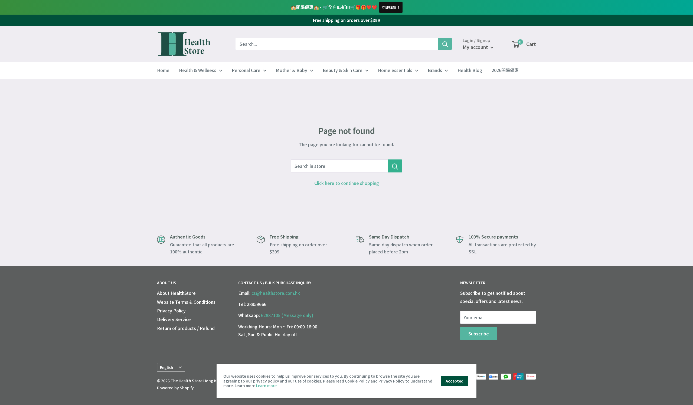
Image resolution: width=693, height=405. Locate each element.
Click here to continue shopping (346, 183)
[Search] (445, 44)
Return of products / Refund (186, 328)
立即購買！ (390, 7)
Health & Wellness (197, 70)
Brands (435, 70)
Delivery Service (174, 319)
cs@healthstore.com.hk (275, 293)
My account (476, 47)
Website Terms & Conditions (186, 302)
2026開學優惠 (505, 70)
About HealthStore (176, 293)
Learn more (266, 385)
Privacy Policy (171, 310)
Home (163, 70)
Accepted (454, 381)
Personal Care (246, 70)
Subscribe (478, 333)
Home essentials (395, 70)
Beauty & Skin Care (342, 70)
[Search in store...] (395, 165)
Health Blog (469, 70)
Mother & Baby (291, 70)
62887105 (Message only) (287, 315)
